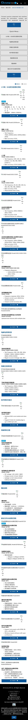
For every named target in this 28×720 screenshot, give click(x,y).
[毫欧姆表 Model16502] (10, 493)
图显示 (18, 84)
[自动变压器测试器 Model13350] (12, 200)
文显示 (25, 84)
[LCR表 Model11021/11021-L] (12, 148)
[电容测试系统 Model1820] (9, 642)
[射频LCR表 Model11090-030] (13, 94)
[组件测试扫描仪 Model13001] (12, 405)
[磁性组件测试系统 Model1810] (10, 595)
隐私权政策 (14, 693)
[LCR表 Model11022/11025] (11, 174)
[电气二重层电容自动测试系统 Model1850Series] (14, 663)
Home (2, 7)
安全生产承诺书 (13, 691)
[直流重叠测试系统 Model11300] (12, 285)
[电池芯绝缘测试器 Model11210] (12, 436)
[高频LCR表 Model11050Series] (12, 122)
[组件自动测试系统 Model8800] (12, 618)
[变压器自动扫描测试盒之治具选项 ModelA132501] (14, 309)
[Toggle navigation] (25, 3)
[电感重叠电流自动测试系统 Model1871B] (13, 521)
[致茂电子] (7, 2)
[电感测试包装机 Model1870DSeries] (13, 544)
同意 (14, 717)
